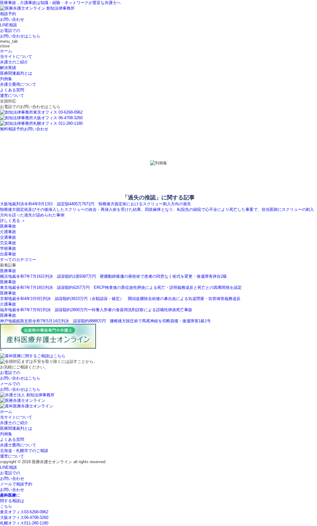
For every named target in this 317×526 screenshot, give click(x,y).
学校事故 (8, 248)
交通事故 (8, 237)
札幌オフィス (24, 523)
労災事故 (8, 243)
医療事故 (8, 226)
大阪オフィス (24, 517)
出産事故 (8, 254)
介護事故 (8, 231)
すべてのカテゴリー (18, 259)
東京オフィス (24, 512)
